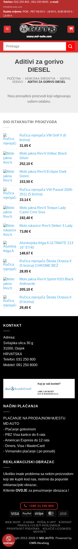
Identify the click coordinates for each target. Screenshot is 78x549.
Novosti (39, 531)
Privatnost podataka (23, 528)
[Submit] (70, 46)
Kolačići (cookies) (57, 528)
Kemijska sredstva (40, 78)
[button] (7, 29)
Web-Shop (12, 522)
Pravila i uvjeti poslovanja (39, 525)
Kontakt (65, 522)
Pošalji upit (46, 522)
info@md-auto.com (12, 7)
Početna (14, 78)
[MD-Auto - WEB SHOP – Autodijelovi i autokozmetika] (39, 29)
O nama (28, 522)
